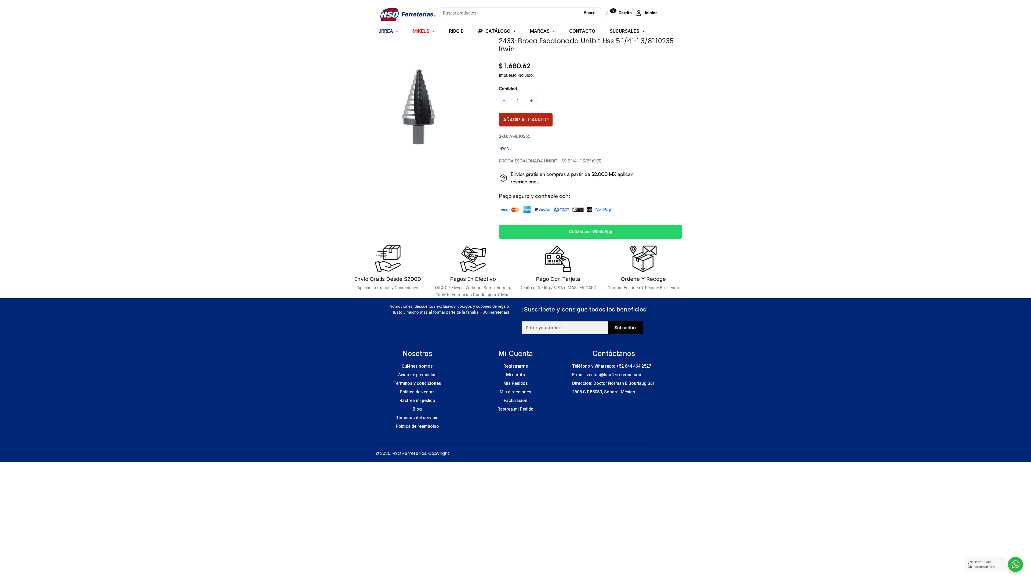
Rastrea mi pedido (417, 400)
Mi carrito (515, 374)
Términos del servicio (417, 417)
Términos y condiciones (417, 383)
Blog (417, 409)
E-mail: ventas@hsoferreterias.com (607, 374)
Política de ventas (417, 391)
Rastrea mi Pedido (515, 409)
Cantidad (508, 88)
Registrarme (515, 366)
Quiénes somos (417, 366)
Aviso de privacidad (417, 374)
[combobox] (509, 13)
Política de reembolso (417, 426)
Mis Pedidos (515, 383)
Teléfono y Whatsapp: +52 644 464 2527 (611, 366)
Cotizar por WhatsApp (590, 231)
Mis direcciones (515, 391)
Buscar (590, 12)
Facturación (515, 400)
